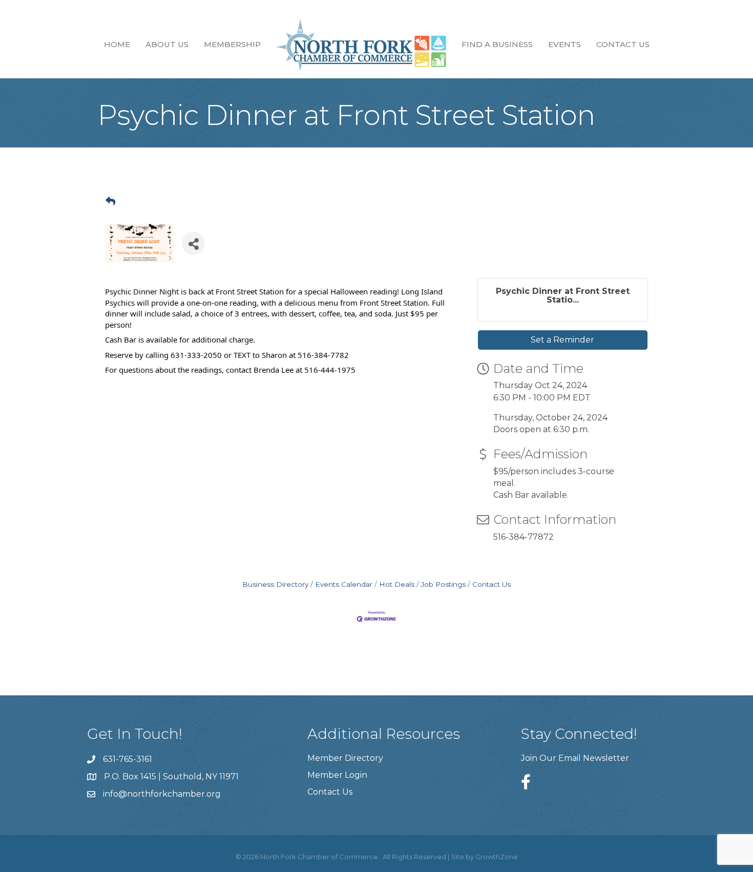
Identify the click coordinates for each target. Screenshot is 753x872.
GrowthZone (496, 857)
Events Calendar (343, 584)
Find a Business (497, 44)
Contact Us (623, 44)
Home (117, 44)
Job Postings (443, 584)
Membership (232, 44)
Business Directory (275, 584)
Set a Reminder (562, 340)
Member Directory (345, 758)
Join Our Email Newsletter (575, 758)
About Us (167, 44)
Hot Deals (396, 584)
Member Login (337, 775)
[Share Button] (193, 243)
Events (564, 44)
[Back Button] (110, 202)
